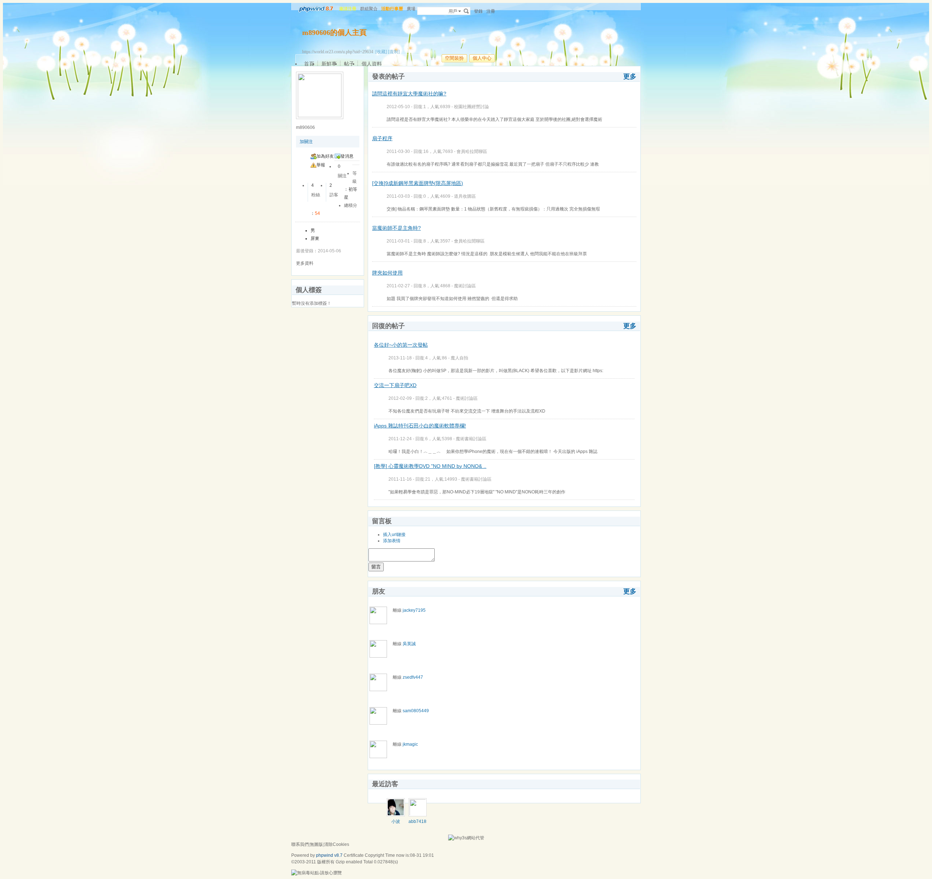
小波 (395, 821)
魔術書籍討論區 (471, 438)
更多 (629, 76)
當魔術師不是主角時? (396, 228)
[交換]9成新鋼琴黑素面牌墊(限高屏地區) (417, 183)
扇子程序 (382, 138)
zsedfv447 (413, 677)
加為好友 (325, 156)
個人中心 (482, 58)
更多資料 (304, 263)
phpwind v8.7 (329, 855)
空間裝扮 (454, 58)
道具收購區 (465, 196)
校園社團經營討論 (471, 106)
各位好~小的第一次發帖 (401, 345)
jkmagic (410, 744)
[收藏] (381, 51)
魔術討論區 (465, 285)
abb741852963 (423, 821)
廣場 (411, 9)
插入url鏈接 (394, 534)
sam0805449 (416, 710)
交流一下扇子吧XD (395, 385)
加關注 (306, 141)
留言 (376, 566)
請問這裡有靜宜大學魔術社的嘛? (409, 93)
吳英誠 (409, 643)
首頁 (309, 64)
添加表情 (391, 540)
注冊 (490, 11)
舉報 (320, 164)
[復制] (394, 51)
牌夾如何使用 (387, 273)
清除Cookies (336, 844)
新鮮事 (329, 64)
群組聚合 (369, 9)
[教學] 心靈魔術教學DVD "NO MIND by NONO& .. (430, 466)
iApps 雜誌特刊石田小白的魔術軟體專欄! (420, 426)
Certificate (354, 855)
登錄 (478, 11)
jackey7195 (414, 610)
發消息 (347, 156)
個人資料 (372, 64)
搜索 (466, 11)
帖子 (349, 64)
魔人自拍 (459, 357)
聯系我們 (300, 844)
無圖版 (316, 844)
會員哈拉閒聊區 (472, 151)
